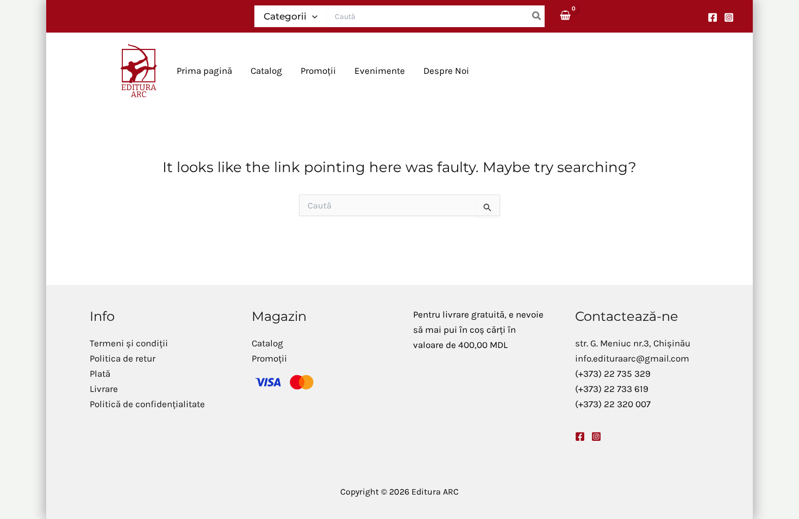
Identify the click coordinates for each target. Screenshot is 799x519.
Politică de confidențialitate (147, 403)
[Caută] (537, 16)
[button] (312, 16)
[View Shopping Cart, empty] (565, 16)
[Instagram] (729, 17)
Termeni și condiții (129, 343)
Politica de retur (122, 358)
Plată (100, 373)
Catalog (267, 343)
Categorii (285, 16)
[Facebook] (712, 17)
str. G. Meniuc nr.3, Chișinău (632, 343)
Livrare (104, 388)
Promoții (269, 358)
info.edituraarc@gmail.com (632, 358)
